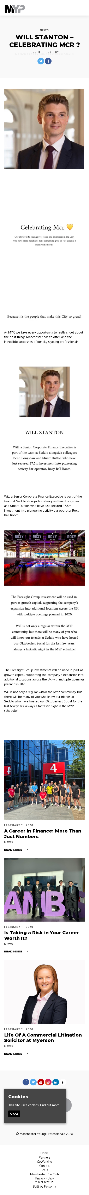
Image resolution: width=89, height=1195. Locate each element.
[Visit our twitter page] (40, 61)
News (44, 30)
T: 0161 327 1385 (44, 1182)
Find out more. (50, 1105)
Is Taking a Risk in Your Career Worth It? (41, 935)
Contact (44, 1165)
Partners (44, 1157)
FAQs (44, 1170)
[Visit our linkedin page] (55, 1082)
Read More (13, 849)
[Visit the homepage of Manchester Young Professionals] (14, 8)
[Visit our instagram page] (48, 1082)
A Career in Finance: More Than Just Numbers (42, 833)
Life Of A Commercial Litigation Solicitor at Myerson (43, 1037)
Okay (14, 1113)
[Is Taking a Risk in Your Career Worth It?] (44, 890)
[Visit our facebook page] (48, 61)
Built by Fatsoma (44, 1186)
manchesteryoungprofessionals (44, 54)
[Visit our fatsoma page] (63, 1082)
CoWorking (44, 1161)
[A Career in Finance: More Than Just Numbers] (44, 780)
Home (45, 1153)
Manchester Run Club (44, 1174)
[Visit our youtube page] (40, 1082)
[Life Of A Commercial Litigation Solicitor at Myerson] (44, 992)
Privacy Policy (44, 1178)
